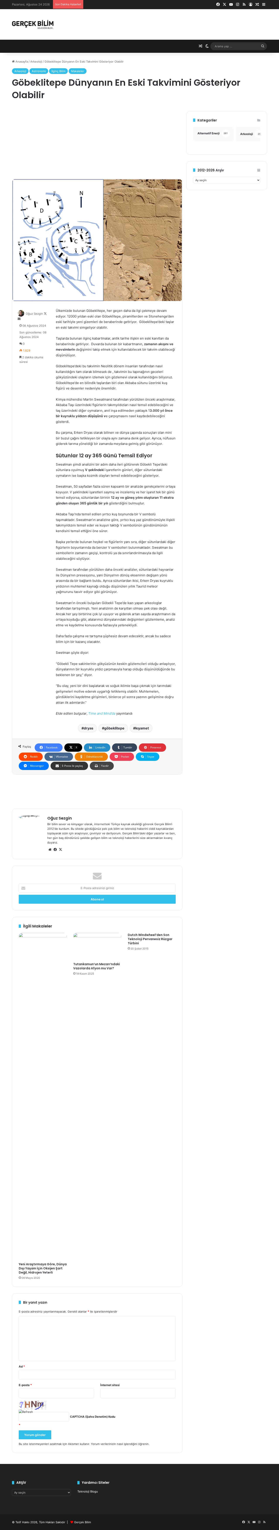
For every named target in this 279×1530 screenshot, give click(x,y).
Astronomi (39, 71)
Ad (22, 1366)
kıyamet (142, 728)
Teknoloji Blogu (87, 1491)
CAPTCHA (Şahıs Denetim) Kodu (92, 1416)
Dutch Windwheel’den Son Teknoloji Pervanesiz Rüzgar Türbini (150, 939)
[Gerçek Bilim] (32, 24)
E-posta (25, 1385)
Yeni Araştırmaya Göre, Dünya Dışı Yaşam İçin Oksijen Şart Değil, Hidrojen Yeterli (43, 1268)
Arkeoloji (36, 61)
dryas (88, 728)
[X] (60, 849)
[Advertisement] (97, 141)
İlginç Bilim (58, 71)
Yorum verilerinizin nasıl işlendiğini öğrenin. (120, 1444)
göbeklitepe (114, 728)
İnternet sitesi (110, 1385)
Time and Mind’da (101, 713)
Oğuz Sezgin (34, 313)
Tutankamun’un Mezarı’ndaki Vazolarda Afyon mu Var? (96, 966)
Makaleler (77, 71)
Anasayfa (21, 61)
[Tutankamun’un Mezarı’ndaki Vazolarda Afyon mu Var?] (97, 946)
